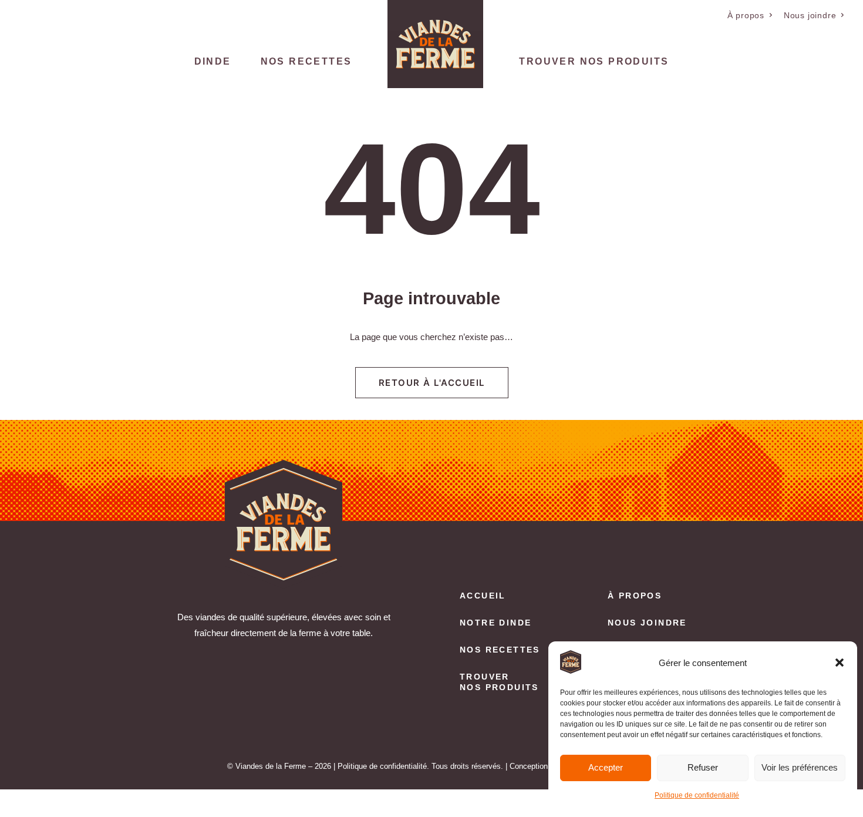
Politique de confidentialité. (383, 766)
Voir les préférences (799, 767)
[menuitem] (750, 15)
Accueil (483, 595)
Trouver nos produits (594, 61)
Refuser (702, 767)
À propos (745, 15)
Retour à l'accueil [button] (432, 382)
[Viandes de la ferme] (435, 44)
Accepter (605, 767)
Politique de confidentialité (697, 795)
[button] (839, 662)
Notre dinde (495, 622)
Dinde (212, 61)
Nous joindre (810, 15)
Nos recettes (306, 61)
